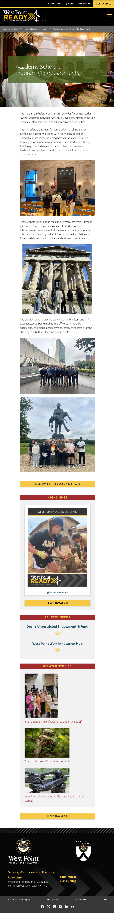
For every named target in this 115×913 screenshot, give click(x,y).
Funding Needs (30, 29)
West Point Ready (10, 29)
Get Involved (104, 3)
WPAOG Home (54, 3)
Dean (45, 29)
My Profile (69, 3)
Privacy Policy (53, 899)
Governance (80, 899)
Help (105, 899)
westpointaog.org (23, 899)
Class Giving (68, 881)
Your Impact (68, 876)
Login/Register (83, 3)
